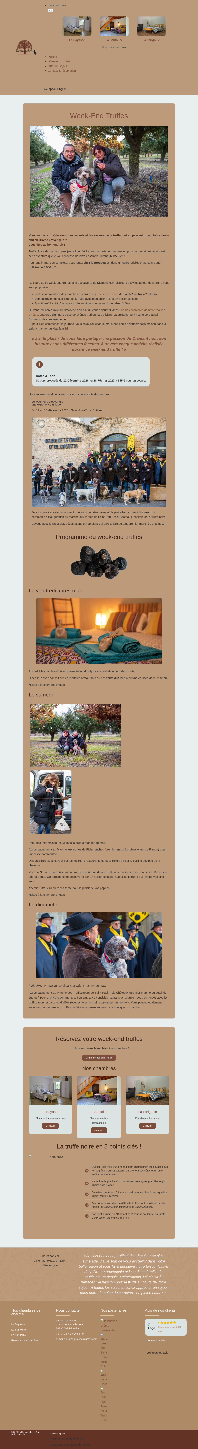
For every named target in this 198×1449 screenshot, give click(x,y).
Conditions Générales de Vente (70, 1444)
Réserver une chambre (24, 1340)
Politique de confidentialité (66, 1438)
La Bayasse (77, 40)
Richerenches (106, 294)
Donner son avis (155, 1340)
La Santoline (114, 40)
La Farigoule (151, 40)
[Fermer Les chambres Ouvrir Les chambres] (50, 10)
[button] (99, 221)
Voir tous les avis (157, 1352)
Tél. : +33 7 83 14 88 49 (70, 1333)
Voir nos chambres (114, 47)
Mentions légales (57, 1433)
